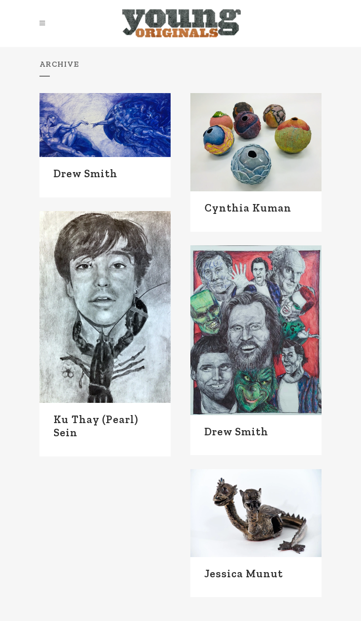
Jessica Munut (243, 573)
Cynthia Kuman (247, 207)
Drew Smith (86, 173)
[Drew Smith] (105, 125)
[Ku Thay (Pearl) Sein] (105, 306)
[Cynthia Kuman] (256, 142)
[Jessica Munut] (256, 513)
